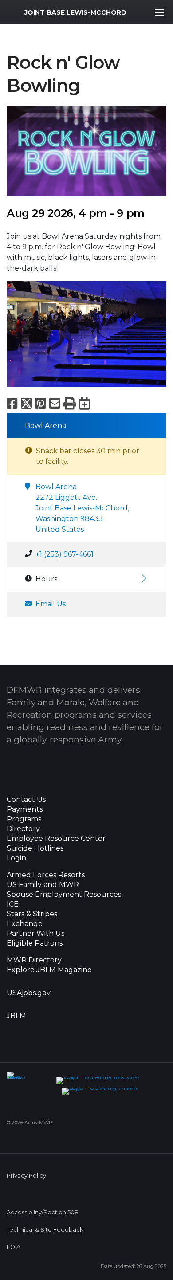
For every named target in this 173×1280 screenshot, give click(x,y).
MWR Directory (35, 960)
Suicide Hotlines (35, 848)
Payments (25, 809)
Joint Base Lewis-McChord (75, 12)
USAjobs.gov (29, 993)
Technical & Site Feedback (45, 1229)
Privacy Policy (26, 1175)
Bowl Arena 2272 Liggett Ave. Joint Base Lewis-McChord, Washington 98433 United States (82, 508)
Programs (24, 819)
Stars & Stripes (32, 914)
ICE (13, 904)
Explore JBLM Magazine (49, 970)
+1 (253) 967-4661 (64, 554)
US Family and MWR (43, 884)
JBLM (16, 1016)
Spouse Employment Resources (64, 894)
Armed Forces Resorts (46, 875)
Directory (23, 828)
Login (16, 858)
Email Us (50, 604)
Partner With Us (35, 933)
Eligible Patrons (35, 943)
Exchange (25, 923)
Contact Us (26, 799)
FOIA (13, 1247)
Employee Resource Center (56, 838)
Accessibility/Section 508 (43, 1212)
